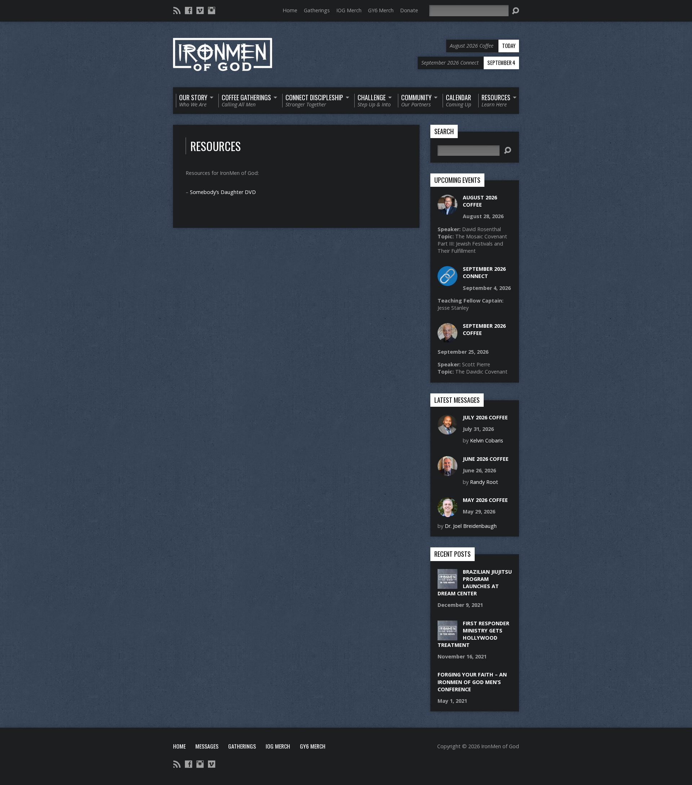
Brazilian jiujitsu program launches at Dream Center (475, 582)
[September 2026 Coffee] (447, 339)
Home (290, 10)
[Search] (515, 10)
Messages (206, 746)
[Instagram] (211, 10)
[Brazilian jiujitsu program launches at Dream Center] (447, 585)
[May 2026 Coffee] (447, 513)
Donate (409, 10)
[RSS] (177, 10)
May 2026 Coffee (485, 500)
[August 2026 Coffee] (447, 210)
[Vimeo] (200, 10)
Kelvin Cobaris (486, 440)
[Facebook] (188, 10)
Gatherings (317, 10)
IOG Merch (348, 10)
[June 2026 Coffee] (447, 471)
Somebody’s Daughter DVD (223, 192)
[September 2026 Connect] (447, 282)
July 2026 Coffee (485, 417)
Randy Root (484, 482)
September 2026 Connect (484, 272)
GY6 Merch (381, 10)
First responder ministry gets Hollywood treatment (473, 634)
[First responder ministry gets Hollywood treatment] (447, 636)
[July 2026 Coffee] (447, 430)
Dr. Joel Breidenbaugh (471, 525)
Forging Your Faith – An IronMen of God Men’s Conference (472, 681)
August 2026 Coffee (480, 201)
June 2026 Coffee (486, 458)
